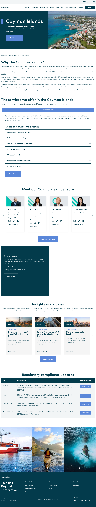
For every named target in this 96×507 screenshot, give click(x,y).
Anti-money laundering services (20, 144)
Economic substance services (19, 160)
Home (5, 55)
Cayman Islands (24, 55)
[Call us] (14, 221)
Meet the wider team (48, 239)
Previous (4, 215)
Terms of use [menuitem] (12, 498)
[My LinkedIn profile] (18, 221)
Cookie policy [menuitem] (12, 500)
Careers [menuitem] (80, 7)
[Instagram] (78, 500)
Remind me (85, 386)
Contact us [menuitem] (76, 485)
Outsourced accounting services (20, 138)
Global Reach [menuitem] (59, 7)
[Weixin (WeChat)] (82, 500)
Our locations (13, 55)
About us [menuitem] (27, 7)
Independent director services (19, 132)
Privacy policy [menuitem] (4, 498)
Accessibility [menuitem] (4, 500)
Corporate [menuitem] (35, 7)
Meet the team (15, 38)
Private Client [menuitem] (44, 7)
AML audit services (14, 155)
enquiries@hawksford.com (15, 270)
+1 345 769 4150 (11, 267)
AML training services (16, 149)
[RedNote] (89, 500)
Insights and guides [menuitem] (70, 7)
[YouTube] (86, 500)
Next (92, 215)
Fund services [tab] (48, 109)
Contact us (90, 7)
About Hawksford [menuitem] (30, 482)
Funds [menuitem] (52, 7)
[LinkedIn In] (75, 500)
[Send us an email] (10, 221)
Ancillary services (14, 166)
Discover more (48, 359)
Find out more (13, 174)
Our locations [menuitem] (29, 485)
